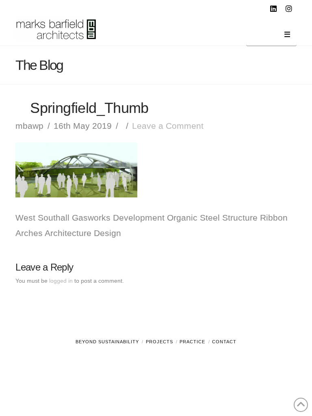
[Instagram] (290, 8)
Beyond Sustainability (107, 341)
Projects (159, 341)
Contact (224, 341)
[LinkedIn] (274, 8)
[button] (271, 36)
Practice (192, 341)
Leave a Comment (168, 125)
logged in (61, 280)
